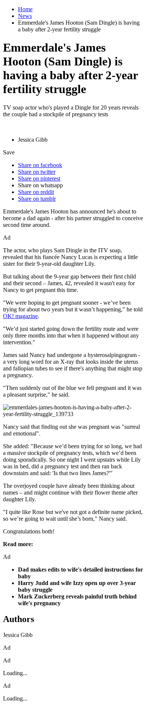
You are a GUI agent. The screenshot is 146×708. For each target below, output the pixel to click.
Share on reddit (36, 192)
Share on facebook (40, 165)
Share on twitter (36, 172)
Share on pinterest (39, 178)
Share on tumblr (37, 199)
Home (25, 9)
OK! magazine (20, 316)
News (25, 16)
